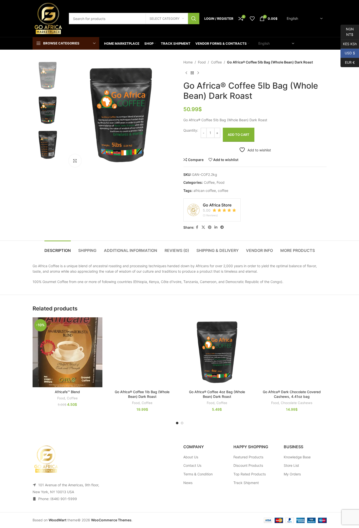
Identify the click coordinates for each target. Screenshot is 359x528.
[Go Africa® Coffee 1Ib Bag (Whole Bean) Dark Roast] (142, 352)
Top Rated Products (249, 474)
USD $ (347, 53)
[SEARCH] (193, 18)
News (187, 483)
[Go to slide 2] (182, 423)
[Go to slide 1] (177, 423)
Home (188, 62)
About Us (190, 457)
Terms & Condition (198, 474)
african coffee (204, 190)
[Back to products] (192, 73)
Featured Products (248, 457)
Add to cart (238, 135)
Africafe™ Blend (67, 392)
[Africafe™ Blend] (67, 352)
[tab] (57, 248)
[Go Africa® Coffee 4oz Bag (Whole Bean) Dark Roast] (217, 352)
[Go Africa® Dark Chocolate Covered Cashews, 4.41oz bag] (292, 352)
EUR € (347, 62)
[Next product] (198, 73)
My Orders (292, 474)
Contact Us (192, 465)
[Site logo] (48, 18)
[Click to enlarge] (75, 160)
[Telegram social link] (222, 227)
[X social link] (203, 227)
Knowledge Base (297, 457)
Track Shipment (246, 483)
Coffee (216, 62)
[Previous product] (186, 73)
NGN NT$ (347, 32)
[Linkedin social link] (216, 227)
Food (202, 62)
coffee (223, 190)
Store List (291, 465)
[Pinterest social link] (210, 227)
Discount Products (248, 465)
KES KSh (348, 43)
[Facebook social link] (197, 227)
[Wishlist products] (252, 18)
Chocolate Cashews (296, 403)
